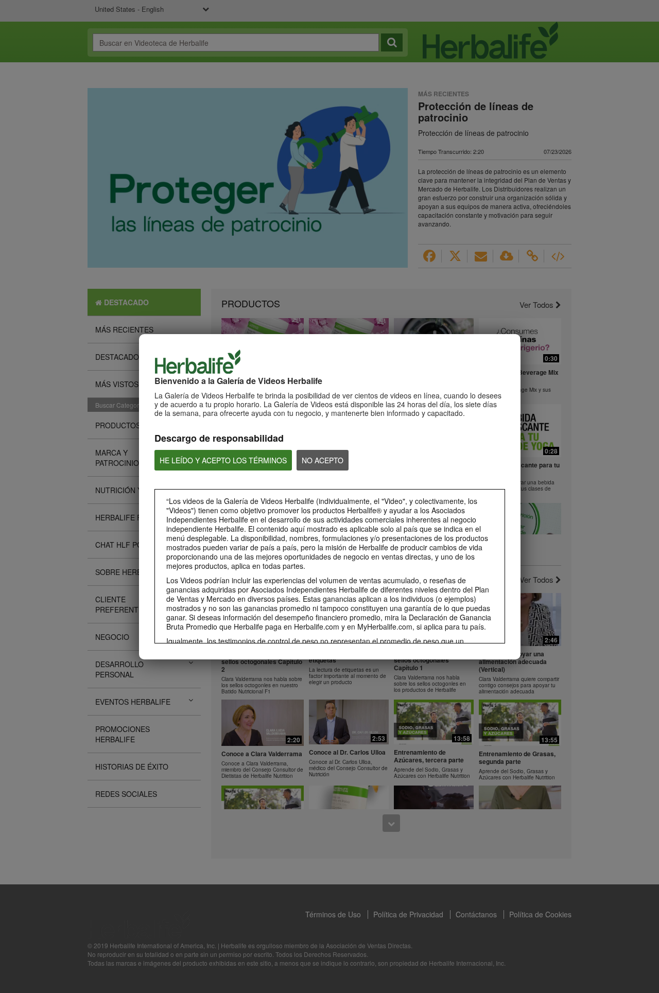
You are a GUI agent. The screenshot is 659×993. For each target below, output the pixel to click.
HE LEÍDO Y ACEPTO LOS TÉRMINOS (223, 460)
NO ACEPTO (322, 460)
